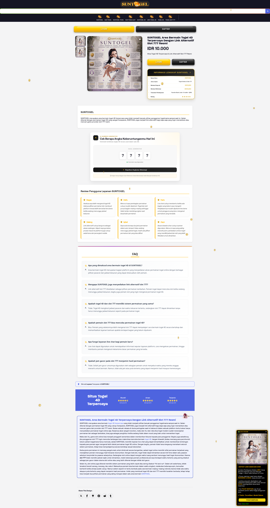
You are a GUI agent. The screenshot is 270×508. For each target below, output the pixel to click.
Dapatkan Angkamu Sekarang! (135, 170)
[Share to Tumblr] (110, 496)
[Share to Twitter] (81, 496)
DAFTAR (166, 29)
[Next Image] (140, 64)
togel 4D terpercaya (115, 423)
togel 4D (148, 439)
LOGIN (104, 29)
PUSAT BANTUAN (252, 500)
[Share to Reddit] (104, 496)
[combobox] (132, 11)
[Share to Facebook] (87, 496)
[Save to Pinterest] (98, 496)
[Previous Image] (89, 64)
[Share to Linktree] (92, 496)
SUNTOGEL (146, 474)
